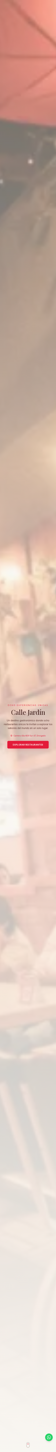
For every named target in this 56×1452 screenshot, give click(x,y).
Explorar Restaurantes (28, 744)
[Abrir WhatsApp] (49, 1437)
